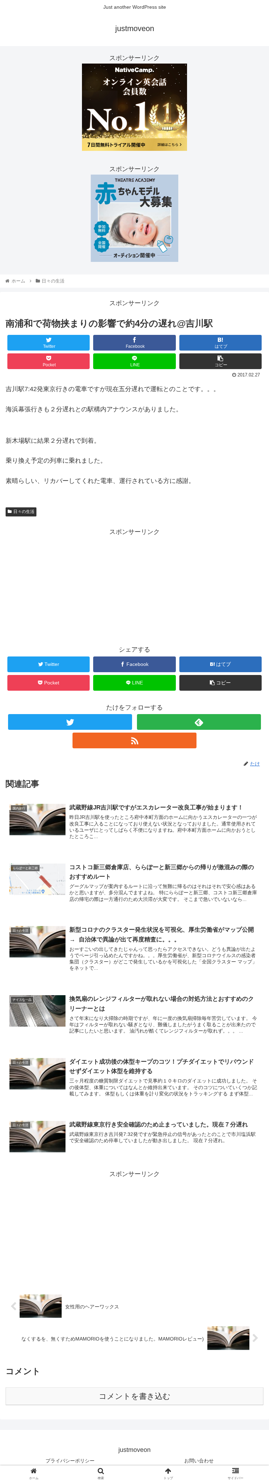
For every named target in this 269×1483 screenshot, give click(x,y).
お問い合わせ (199, 1460)
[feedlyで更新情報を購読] (199, 722)
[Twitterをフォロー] (70, 722)
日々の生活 (23, 511)
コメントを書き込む (135, 1396)
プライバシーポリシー (70, 1460)
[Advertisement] (134, 586)
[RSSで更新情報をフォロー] (134, 740)
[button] (248, 918)
